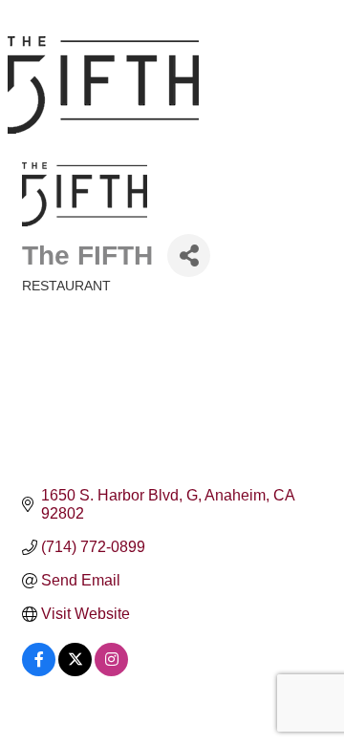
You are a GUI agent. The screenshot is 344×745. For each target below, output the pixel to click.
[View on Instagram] (111, 671)
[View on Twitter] (75, 671)
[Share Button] (188, 255)
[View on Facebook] (38, 671)
